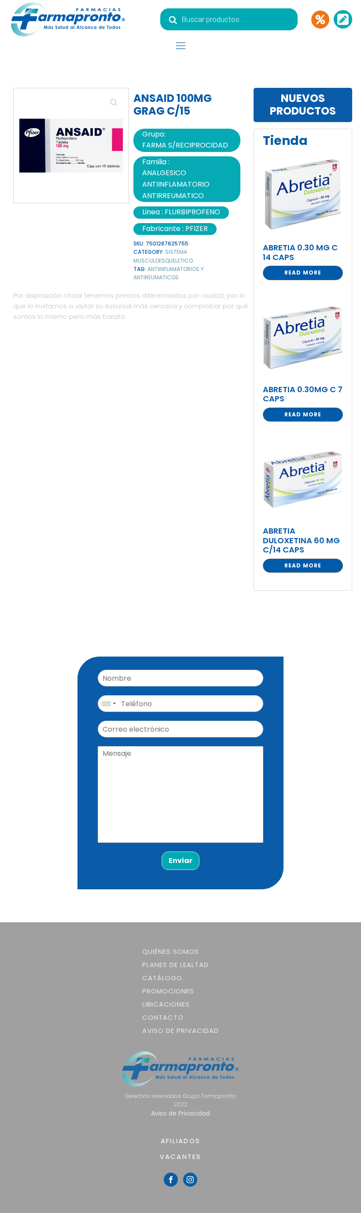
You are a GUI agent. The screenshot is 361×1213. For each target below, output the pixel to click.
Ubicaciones (166, 1004)
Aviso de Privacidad (180, 1030)
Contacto (163, 1017)
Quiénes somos (170, 951)
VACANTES (181, 1156)
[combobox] (108, 703)
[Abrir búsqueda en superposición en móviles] (228, 19)
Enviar (180, 861)
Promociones (168, 991)
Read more (302, 272)
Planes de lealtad (175, 964)
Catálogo (162, 977)
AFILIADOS (180, 1140)
